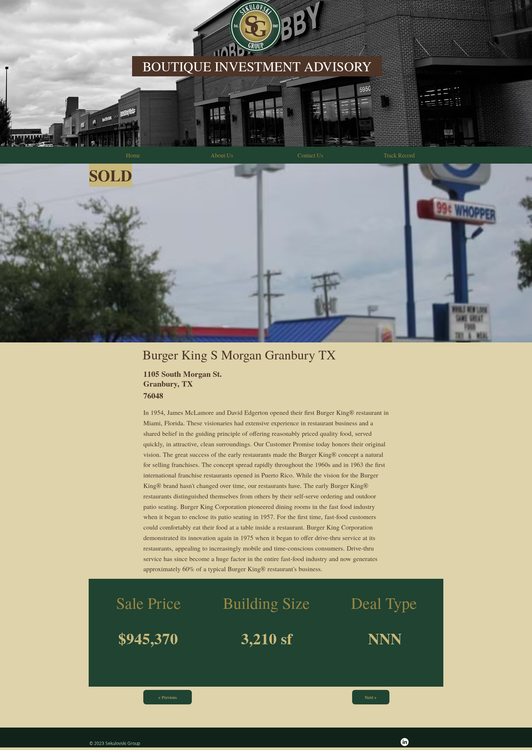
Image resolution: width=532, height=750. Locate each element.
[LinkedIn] (405, 742)
